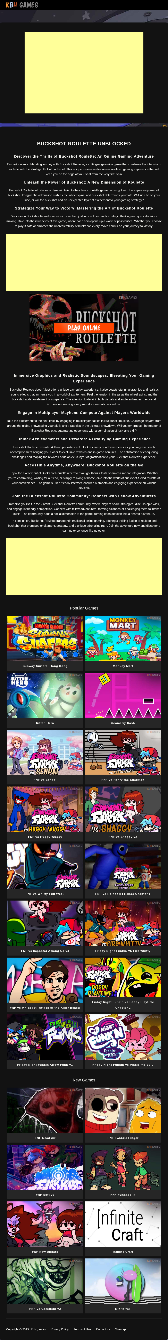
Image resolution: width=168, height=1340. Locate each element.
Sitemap (120, 1329)
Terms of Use (82, 1329)
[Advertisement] (84, 72)
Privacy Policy (60, 1329)
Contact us (103, 1329)
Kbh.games (38, 1329)
